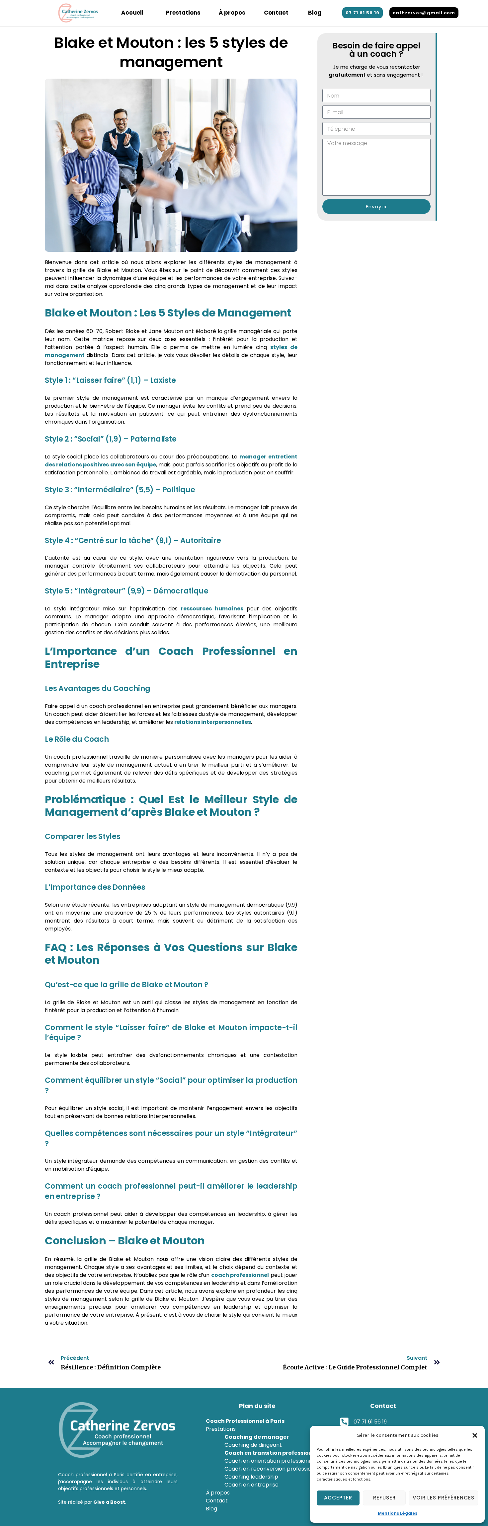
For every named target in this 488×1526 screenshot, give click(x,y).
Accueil (132, 13)
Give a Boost (109, 1502)
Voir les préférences (443, 1497)
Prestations (183, 13)
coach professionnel (240, 1275)
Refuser (384, 1497)
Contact (276, 13)
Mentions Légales (397, 1513)
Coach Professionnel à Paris (245, 1421)
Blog (314, 13)
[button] (474, 1435)
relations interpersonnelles (212, 722)
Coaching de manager (256, 1437)
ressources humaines (212, 608)
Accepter (338, 1497)
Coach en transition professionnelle (275, 1453)
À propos (232, 13)
